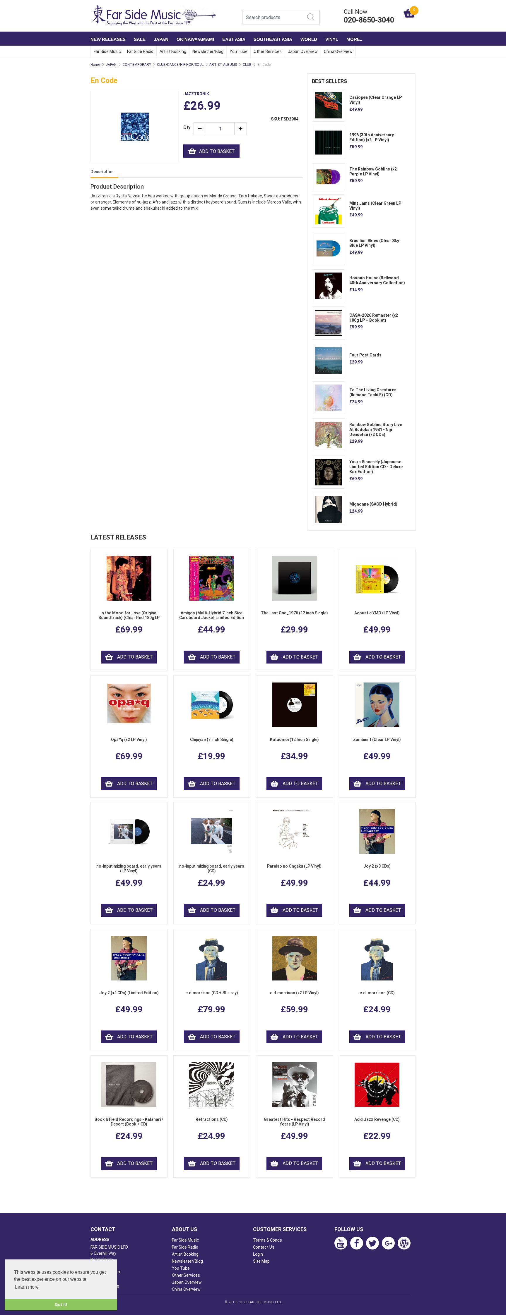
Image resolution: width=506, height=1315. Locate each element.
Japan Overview (303, 51)
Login (258, 1254)
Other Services (268, 51)
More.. (354, 39)
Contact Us (263, 1247)
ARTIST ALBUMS (223, 65)
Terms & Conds (267, 1240)
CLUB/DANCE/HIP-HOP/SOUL (180, 65)
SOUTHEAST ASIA (273, 39)
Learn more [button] (27, 1287)
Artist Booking (173, 51)
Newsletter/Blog (207, 51)
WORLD (308, 39)
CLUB (247, 65)
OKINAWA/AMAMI (195, 39)
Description (102, 171)
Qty (186, 127)
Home (95, 65)
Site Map (261, 1261)
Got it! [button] (61, 1304)
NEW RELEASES (108, 39)
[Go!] (310, 17)
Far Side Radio (140, 51)
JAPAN (161, 39)
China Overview (338, 51)
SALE (140, 39)
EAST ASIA (233, 39)
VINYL (331, 39)
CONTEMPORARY (136, 65)
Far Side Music (107, 51)
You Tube (238, 51)
